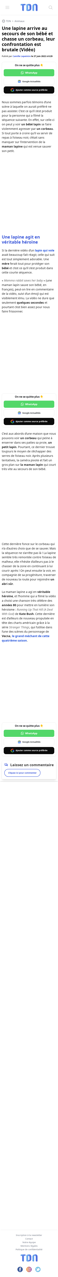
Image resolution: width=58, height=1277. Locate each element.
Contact (29, 1238)
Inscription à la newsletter (29, 1235)
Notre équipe (29, 1242)
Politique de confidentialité (29, 1249)
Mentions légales (29, 1245)
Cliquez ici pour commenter (22, 772)
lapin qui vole (44, 250)
